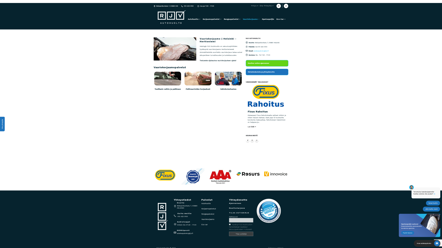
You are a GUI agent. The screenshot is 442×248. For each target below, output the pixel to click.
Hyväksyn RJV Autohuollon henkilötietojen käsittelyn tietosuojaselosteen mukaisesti (240, 227)
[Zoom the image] (248, 164)
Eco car (280, 19)
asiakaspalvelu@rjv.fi (261, 51)
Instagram (252, 140)
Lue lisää (251, 127)
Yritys (254, 6)
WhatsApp (256, 140)
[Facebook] (278, 6)
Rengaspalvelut (231, 19)
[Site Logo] (161, 19)
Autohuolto (193, 19)
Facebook (247, 140)
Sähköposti (233, 217)
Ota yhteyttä (266, 6)
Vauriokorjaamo (250, 19)
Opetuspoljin (268, 19)
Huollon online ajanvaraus (258, 63)
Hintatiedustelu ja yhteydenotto (261, 72)
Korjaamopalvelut (211, 19)
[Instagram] (286, 6)
